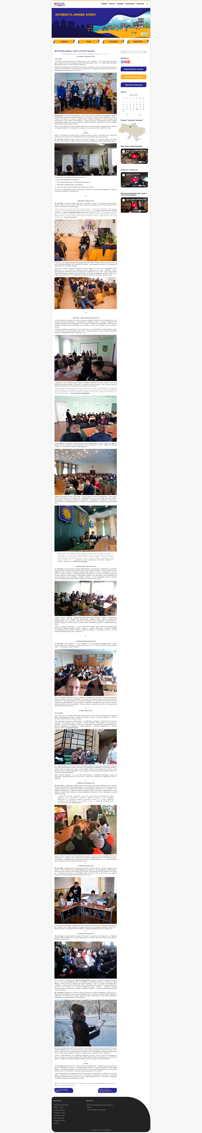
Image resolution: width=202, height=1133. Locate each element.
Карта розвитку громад (133, 69)
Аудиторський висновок (61, 1105)
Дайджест (57, 1085)
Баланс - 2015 (58, 1107)
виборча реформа (100, 1083)
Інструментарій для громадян (96, 1110)
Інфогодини (82, 1083)
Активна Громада (90, 1083)
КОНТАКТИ (140, 4)
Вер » (140, 114)
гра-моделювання (110, 1083)
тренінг (72, 1085)
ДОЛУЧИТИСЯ (130, 4)
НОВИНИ (64, 41)
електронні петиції (65, 1085)
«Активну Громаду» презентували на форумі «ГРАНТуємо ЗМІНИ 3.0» (106, 1090)
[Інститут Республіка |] (67, 4)
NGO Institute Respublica (104, 1130)
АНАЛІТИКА (138, 41)
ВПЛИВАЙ (120, 4)
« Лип (127, 114)
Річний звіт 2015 (59, 1110)
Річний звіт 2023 (59, 1120)
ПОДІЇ (88, 41)
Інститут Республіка (63, 1083)
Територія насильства (133, 85)
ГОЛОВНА (104, 4)
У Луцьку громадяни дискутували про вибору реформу (61, 1090)
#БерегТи (93, 263)
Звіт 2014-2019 (59, 1118)
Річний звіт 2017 (59, 1115)
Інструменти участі (74, 1083)
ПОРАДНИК (113, 41)
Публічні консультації (134, 77)
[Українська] (147, 4)
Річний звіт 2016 (59, 1113)
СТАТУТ (56, 1123)
